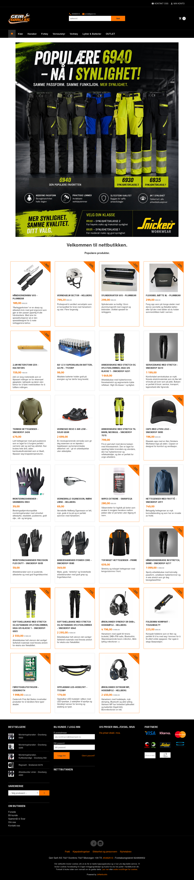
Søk (118, 18)
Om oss (12, 822)
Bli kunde (13, 815)
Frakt (67, 851)
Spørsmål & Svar (16, 818)
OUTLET (110, 33)
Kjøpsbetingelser (81, 851)
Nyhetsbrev (126, 851)
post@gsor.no (90, 14)
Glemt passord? (88, 755)
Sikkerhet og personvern (105, 851)
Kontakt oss (14, 825)
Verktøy (74, 33)
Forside (12, 811)
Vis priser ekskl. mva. (109, 732)
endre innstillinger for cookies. (125, 869)
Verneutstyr (59, 33)
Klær (20, 33)
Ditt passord (59, 743)
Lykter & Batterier (92, 33)
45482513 (75, 14)
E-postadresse (60, 732)
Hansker (32, 33)
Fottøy (44, 33)
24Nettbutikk (102, 874)
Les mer (105, 869)
